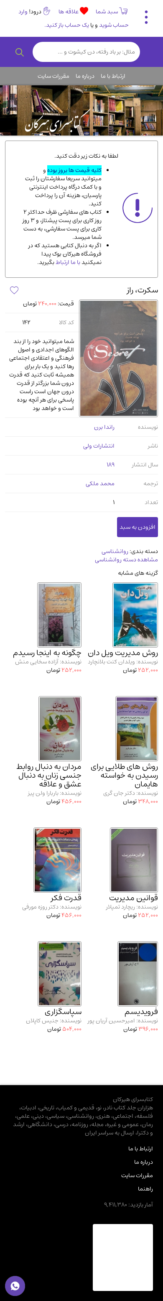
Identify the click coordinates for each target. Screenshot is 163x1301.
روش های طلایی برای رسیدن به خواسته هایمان (124, 775)
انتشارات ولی (99, 446)
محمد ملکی (100, 484)
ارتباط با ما (113, 76)
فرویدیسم (141, 1012)
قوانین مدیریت (133, 898)
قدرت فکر (66, 898)
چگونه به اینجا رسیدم (47, 653)
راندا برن (104, 427)
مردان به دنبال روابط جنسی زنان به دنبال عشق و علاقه (49, 775)
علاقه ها (69, 12)
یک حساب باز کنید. (66, 25)
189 (111, 465)
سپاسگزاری (63, 1012)
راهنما (145, 1189)
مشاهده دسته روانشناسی (126, 560)
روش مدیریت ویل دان (123, 653)
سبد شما (106, 12)
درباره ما (85, 76)
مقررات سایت (53, 76)
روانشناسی (115, 551)
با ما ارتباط (67, 262)
